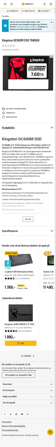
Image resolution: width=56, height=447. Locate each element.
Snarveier (7, 384)
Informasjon (9, 390)
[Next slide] (51, 73)
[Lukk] (51, 22)
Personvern (6, 422)
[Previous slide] (4, 73)
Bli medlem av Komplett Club (18, 375)
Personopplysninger (10, 430)
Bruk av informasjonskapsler (13, 426)
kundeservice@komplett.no (26, 27)
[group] (28, 73)
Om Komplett (9, 402)
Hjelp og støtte (10, 396)
